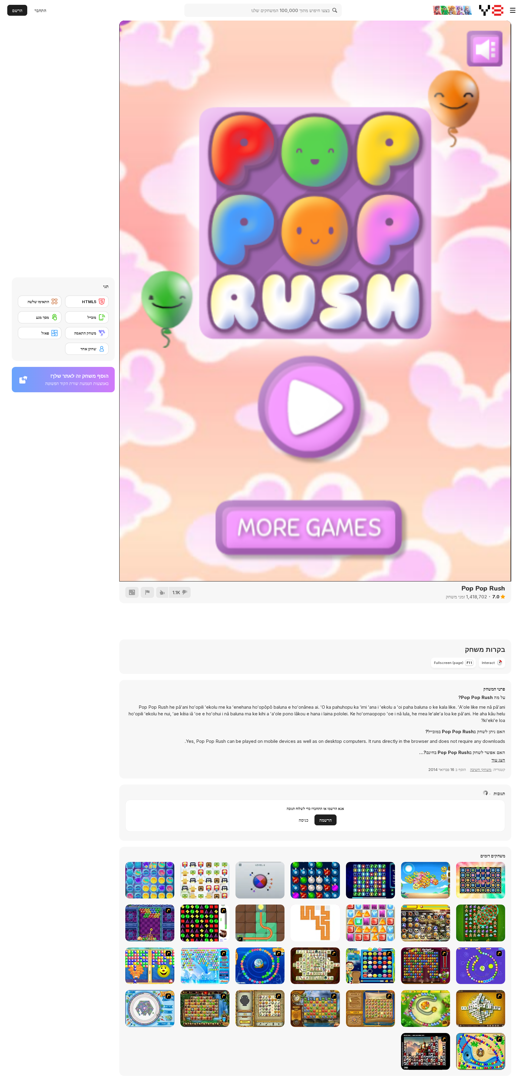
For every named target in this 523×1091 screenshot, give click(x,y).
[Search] (335, 10)
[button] (498, 760)
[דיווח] (147, 592)
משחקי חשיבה (481, 769)
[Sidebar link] (513, 10)
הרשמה (325, 820)
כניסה (303, 820)
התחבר (40, 10)
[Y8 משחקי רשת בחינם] (491, 10)
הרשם (17, 10)
